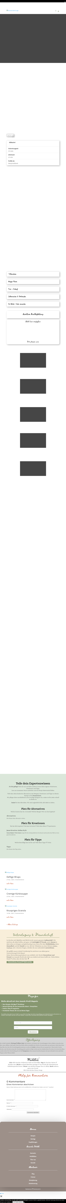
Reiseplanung (33, 1180)
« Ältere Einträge (12, 924)
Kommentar (10, 1100)
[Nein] (24, 1202)
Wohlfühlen (33, 1156)
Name (9, 1103)
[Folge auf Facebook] (1, 6)
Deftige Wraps (13, 876)
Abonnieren (33, 1032)
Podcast (33, 1177)
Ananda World (33, 1146)
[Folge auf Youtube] (10, 6)
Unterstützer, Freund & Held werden (20, 962)
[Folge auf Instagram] (4, 6)
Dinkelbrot (10, 107)
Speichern (9, 135)
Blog (33, 1174)
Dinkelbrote (20, 265)
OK (14, 1202)
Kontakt (33, 1163)
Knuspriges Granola (16, 910)
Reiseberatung (33, 1183)
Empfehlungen (33, 1142)
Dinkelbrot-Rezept (49, 482)
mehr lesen (10, 883)
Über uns (33, 1159)
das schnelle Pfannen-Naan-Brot (36, 110)
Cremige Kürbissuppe (17, 893)
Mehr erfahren (19, 1202)
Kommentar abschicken (33, 1112)
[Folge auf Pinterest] (7, 6)
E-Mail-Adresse (11, 1106)
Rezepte (33, 1136)
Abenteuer (33, 1167)
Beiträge (33, 1139)
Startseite (33, 1153)
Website (9, 1109)
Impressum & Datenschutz (33, 1189)
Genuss (33, 1129)
